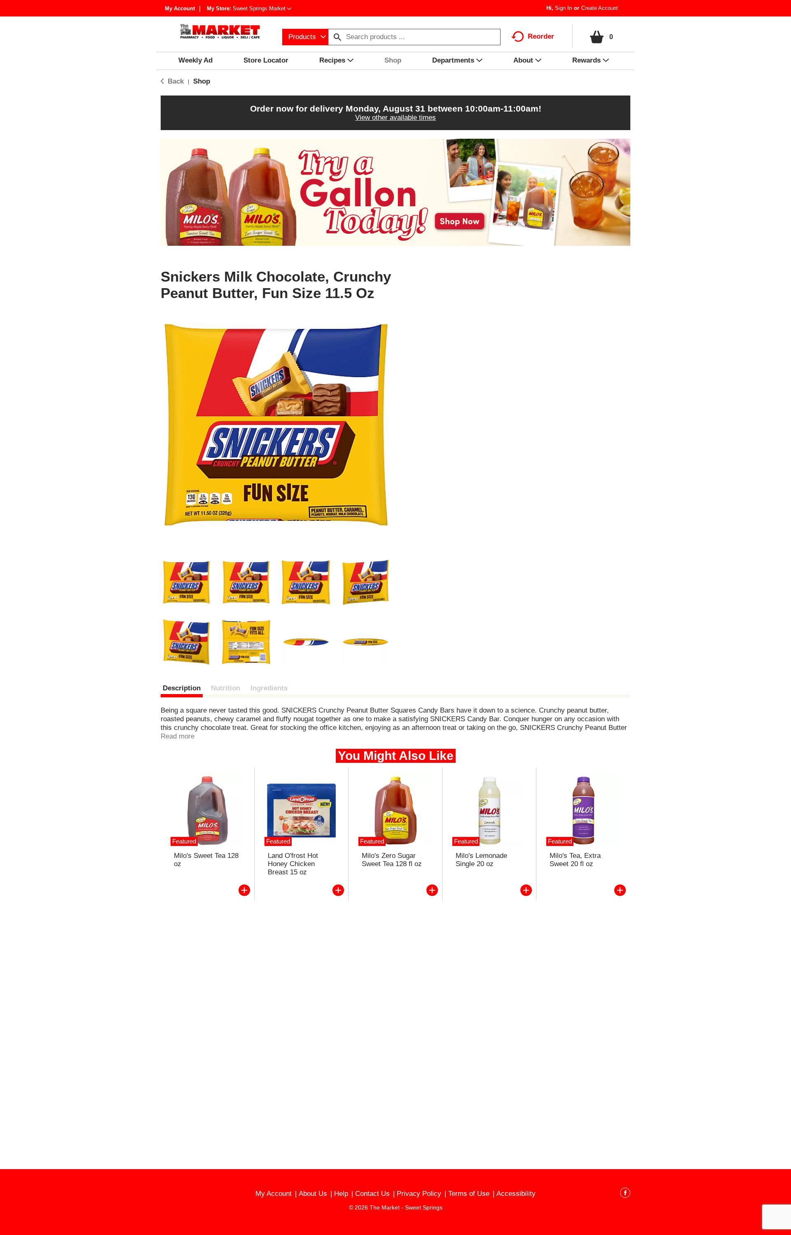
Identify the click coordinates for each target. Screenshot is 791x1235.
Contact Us (372, 1194)
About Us (313, 1194)
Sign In (563, 8)
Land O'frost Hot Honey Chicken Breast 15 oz (293, 864)
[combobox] (305, 37)
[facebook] (625, 1194)
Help (341, 1194)
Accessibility (516, 1194)
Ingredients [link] (269, 688)
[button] (262, 8)
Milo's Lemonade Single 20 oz (481, 860)
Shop (201, 81)
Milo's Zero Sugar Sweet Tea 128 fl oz (392, 860)
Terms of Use (468, 1194)
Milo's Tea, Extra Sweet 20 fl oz (575, 860)
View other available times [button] (395, 117)
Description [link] (182, 688)
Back (175, 81)
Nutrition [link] (225, 688)
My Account (180, 8)
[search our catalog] (337, 37)
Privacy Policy (419, 1194)
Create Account (599, 8)
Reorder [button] (541, 36)
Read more (177, 736)
